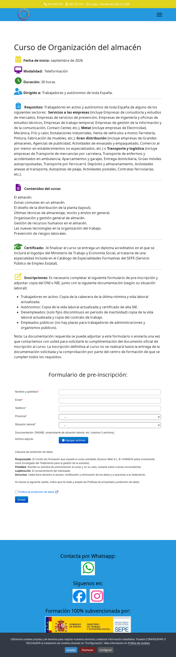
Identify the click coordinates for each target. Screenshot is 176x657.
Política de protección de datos (36, 492)
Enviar (21, 499)
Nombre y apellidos (27, 391)
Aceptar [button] (71, 650)
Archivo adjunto (24, 439)
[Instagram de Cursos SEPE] (96, 596)
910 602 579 (55, 4)
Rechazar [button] (87, 650)
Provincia (21, 416)
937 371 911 (76, 4)
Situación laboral (25, 424)
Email (19, 400)
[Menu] (159, 14)
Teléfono (20, 408)
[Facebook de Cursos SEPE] (79, 596)
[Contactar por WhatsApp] (88, 568)
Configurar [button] (105, 650)
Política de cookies (139, 643)
